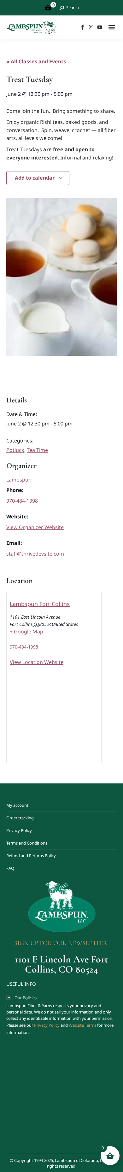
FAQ (10, 868)
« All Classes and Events (36, 61)
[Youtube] (99, 27)
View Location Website (36, 662)
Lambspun (19, 479)
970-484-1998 (22, 500)
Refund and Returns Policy (31, 855)
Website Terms (82, 1025)
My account (17, 805)
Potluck (15, 450)
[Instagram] (91, 27)
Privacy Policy (19, 830)
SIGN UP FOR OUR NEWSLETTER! (61, 943)
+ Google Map (26, 631)
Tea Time (37, 450)
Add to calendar (35, 177)
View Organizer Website (35, 527)
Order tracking (20, 818)
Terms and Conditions (26, 843)
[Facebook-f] (82, 27)
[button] (111, 27)
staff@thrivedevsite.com (35, 553)
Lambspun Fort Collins (40, 604)
